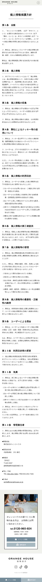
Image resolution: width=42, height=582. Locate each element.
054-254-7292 (12, 474)
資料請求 (23, 545)
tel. (21, 528)
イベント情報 (22, 539)
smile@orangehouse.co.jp (13, 482)
